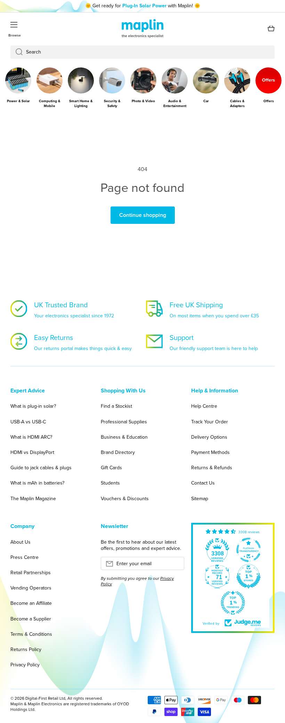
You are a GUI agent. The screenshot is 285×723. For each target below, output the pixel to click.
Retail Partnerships (30, 572)
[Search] (16, 52)
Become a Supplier (30, 619)
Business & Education (124, 437)
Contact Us (203, 483)
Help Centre (204, 406)
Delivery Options (209, 437)
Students (110, 483)
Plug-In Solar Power (144, 5)
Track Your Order (209, 421)
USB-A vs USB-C (28, 421)
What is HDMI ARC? (31, 437)
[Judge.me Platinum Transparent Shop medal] (248, 550)
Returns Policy (25, 649)
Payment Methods (210, 452)
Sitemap (199, 498)
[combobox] (142, 52)
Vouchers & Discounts (125, 498)
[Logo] (142, 28)
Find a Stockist (116, 406)
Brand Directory (118, 452)
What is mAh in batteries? (37, 483)
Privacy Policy (25, 664)
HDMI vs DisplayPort (32, 452)
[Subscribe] (175, 565)
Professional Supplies (124, 421)
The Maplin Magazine (33, 498)
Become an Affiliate (31, 603)
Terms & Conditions (31, 634)
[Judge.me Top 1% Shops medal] (248, 576)
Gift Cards (111, 467)
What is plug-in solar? (33, 406)
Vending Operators (30, 588)
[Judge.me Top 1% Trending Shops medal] (233, 603)
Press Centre (24, 557)
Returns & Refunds (211, 467)
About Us (20, 542)
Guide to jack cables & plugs (41, 467)
